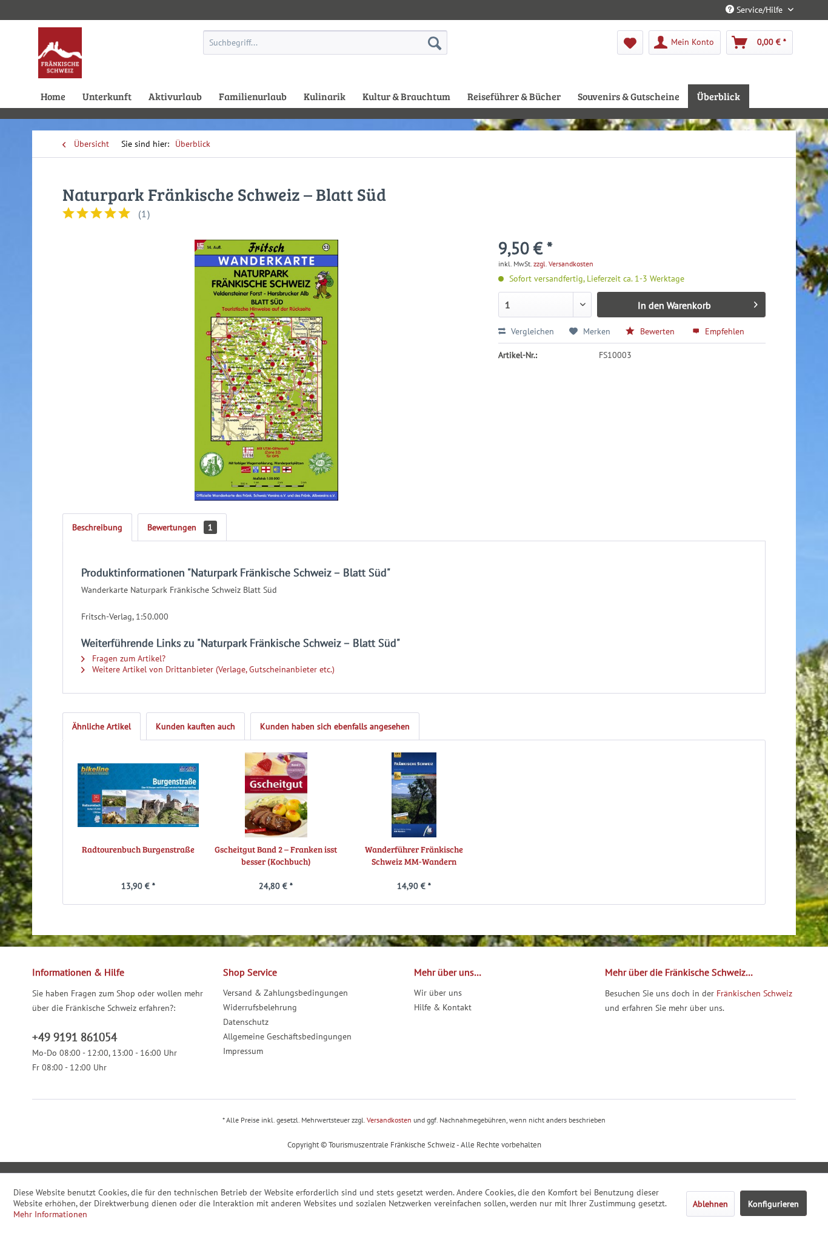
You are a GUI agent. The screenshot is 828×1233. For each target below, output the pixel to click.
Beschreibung (97, 527)
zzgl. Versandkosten (563, 263)
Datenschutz (246, 1021)
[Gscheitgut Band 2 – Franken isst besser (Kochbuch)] (276, 794)
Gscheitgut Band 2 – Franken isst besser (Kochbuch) (276, 855)
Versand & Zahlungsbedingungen (285, 992)
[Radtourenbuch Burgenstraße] (138, 794)
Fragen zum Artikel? (127, 658)
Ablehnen (710, 1203)
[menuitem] (325, 42)
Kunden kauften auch (195, 726)
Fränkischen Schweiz (754, 993)
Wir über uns (438, 992)
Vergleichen (531, 331)
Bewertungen (180, 527)
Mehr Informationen (50, 1214)
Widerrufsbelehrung (260, 1007)
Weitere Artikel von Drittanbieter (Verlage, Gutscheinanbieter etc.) (212, 669)
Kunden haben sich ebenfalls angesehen (335, 726)
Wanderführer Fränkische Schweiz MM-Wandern (414, 855)
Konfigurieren (773, 1203)
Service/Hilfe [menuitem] (759, 9)
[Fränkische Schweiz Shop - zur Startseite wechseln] (60, 52)
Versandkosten (389, 1119)
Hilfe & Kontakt (443, 1007)
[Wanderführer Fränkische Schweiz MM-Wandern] (414, 794)
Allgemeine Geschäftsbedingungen (287, 1036)
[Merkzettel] (630, 42)
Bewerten (657, 331)
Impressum (243, 1051)
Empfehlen (723, 331)
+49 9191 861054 (74, 1037)
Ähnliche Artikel (101, 726)
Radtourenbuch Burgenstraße (138, 849)
